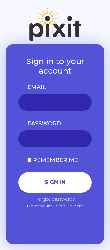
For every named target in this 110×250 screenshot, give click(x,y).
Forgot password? (55, 199)
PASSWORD (44, 123)
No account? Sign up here (55, 206)
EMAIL (37, 87)
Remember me (54, 160)
